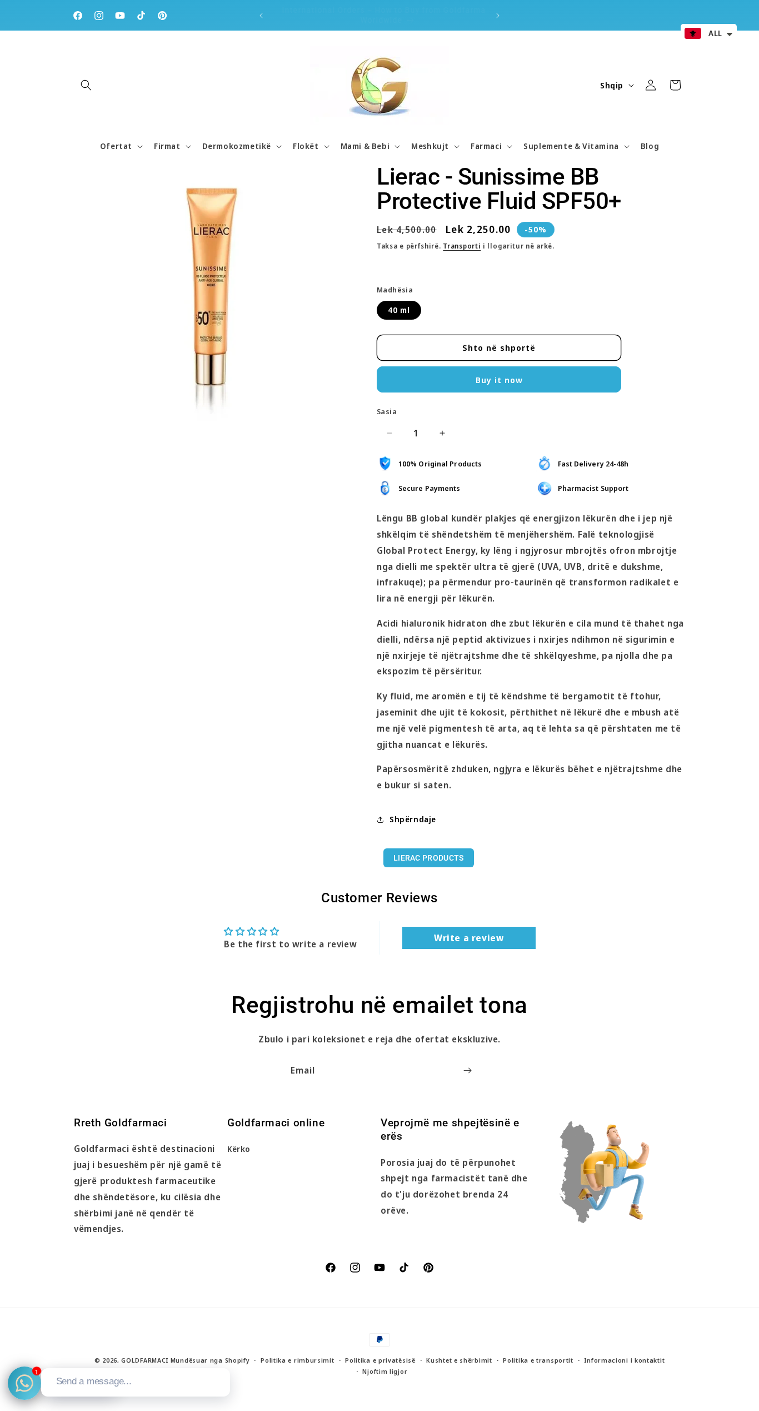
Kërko (239, 1149)
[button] (86, 85)
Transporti (462, 246)
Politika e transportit (538, 1360)
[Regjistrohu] (467, 1070)
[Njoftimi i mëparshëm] (261, 15)
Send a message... (94, 1381)
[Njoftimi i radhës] (498, 15)
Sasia (387, 411)
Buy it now (499, 379)
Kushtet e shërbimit (459, 1360)
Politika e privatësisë (380, 1360)
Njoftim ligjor (384, 1372)
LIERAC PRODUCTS (428, 857)
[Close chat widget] (220, 1355)
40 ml (399, 310)
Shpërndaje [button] (413, 819)
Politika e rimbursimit (297, 1360)
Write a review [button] (468, 938)
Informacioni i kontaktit (624, 1360)
